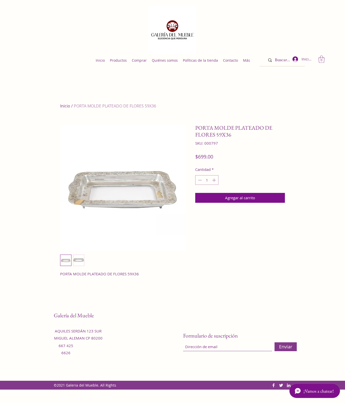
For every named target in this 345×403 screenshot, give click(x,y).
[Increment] (214, 180)
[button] (321, 59)
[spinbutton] (207, 180)
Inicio (65, 106)
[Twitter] (281, 385)
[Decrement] (199, 180)
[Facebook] (273, 385)
